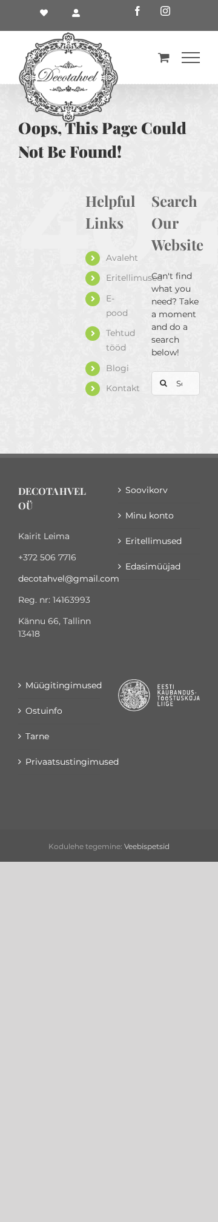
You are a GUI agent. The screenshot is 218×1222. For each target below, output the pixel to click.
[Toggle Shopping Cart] (164, 57)
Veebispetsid (147, 846)
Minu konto (149, 515)
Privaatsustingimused (59, 761)
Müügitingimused (59, 685)
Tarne (37, 736)
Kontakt (123, 388)
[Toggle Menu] (191, 57)
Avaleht (122, 257)
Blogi (117, 368)
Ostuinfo (43, 710)
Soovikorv (146, 490)
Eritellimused (134, 277)
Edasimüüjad (152, 566)
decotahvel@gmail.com (68, 578)
